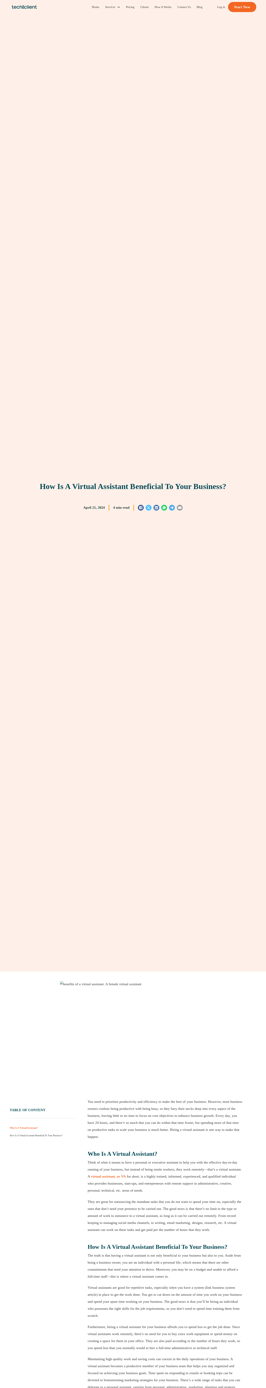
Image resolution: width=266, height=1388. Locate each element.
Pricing (130, 7)
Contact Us (184, 7)
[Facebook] (141, 508)
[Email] (180, 508)
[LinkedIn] (156, 508)
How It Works (163, 7)
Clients (144, 7)
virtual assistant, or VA (108, 1176)
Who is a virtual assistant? (24, 1128)
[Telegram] (172, 508)
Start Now (242, 7)
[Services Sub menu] (118, 7)
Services (110, 7)
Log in (221, 7)
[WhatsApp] (164, 508)
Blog (200, 7)
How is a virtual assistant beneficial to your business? (36, 1135)
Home (95, 7)
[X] (148, 508)
